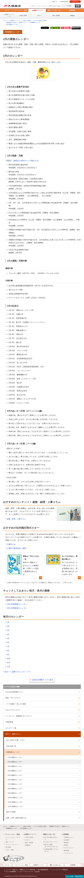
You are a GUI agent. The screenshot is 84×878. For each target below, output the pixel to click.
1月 (8, 622)
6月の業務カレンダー (15, 780)
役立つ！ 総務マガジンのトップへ (17, 672)
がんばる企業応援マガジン (14, 692)
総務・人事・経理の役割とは (16, 818)
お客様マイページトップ (9, 15)
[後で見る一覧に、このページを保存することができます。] (66, 28)
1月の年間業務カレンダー (17, 604)
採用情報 (66, 850)
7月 (8, 646)
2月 (8, 626)
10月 (8, 659)
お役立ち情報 (23, 15)
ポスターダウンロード (13, 710)
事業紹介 (66, 842)
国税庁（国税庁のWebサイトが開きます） (23, 161)
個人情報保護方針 (43, 869)
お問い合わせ (52, 6)
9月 (8, 654)
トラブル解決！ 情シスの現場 (15, 704)
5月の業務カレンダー (15, 775)
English (59, 6)
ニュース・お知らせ (11, 869)
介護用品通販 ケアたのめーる (51, 850)
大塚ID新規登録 (64, 1)
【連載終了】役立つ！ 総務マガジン (16, 22)
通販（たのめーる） (54, 10)
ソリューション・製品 (19, 10)
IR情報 (66, 845)
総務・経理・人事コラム (16, 519)
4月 (8, 634)
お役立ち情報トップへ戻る (42, 680)
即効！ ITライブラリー (13, 698)
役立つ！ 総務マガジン (13, 734)
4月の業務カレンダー (15, 771)
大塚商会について (69, 837)
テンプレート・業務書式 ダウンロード (18, 716)
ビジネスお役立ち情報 (39, 20)
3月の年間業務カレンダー (17, 608)
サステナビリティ (69, 848)
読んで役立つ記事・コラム (15, 740)
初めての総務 (10, 812)
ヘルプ (20, 871)
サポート (33, 6)
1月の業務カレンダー (15, 757)
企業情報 (72, 10)
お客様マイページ (37, 10)
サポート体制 (10, 850)
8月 (8, 650)
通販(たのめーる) (49, 834)
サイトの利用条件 (11, 871)
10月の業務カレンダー (15, 797)
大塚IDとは (54, 1)
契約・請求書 (56, 15)
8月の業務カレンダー (15, 788)
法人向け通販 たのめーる (51, 838)
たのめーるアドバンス (51, 842)
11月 (8, 662)
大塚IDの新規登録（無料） (17, 548)
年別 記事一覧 (11, 746)
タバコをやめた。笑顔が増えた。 (70, 557)
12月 (8, 667)
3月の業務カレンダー (15, 766)
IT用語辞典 (9, 722)
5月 (8, 638)
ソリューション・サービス (13, 838)
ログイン (75, 1)
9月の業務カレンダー (15, 793)
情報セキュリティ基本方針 (28, 869)
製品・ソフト (10, 842)
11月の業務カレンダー (15, 802)
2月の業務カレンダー (12, 24)
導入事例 (8, 847)
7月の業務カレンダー (15, 784)
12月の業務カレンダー (15, 806)
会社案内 (66, 840)
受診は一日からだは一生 (31, 557)
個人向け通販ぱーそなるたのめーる (51, 845)
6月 (8, 642)
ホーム (7, 10)
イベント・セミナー (42, 6)
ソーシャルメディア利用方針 (59, 869)
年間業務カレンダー (35, 22)
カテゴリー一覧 (10, 728)
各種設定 (72, 15)
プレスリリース (68, 853)
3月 (8, 630)
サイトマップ (29, 871)
